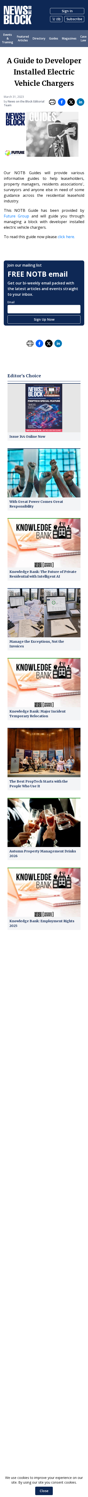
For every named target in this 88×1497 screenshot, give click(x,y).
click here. (66, 236)
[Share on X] (71, 102)
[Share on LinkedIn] (80, 102)
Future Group (16, 216)
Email (11, 302)
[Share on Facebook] (61, 102)
